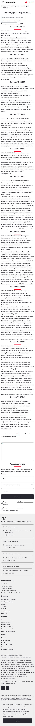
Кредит (3, 604)
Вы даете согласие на (18, 503)
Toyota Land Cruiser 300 (8, 590)
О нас (3, 634)
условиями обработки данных (12, 711)
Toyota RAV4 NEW (6, 586)
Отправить (17, 497)
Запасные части (6, 622)
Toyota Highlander (7, 588)
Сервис (4, 616)
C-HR (8, 672)
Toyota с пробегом (7, 601)
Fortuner (23, 672)
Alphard (17, 672)
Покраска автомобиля (8, 629)
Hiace (28, 672)
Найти (19, 21)
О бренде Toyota (6, 644)
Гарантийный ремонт (8, 631)
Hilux (12, 672)
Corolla (3, 672)
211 (25, 433)
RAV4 (28, 670)
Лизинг (3, 608)
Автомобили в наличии (8, 599)
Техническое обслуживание (10, 619)
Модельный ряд (7, 580)
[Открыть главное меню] (33, 2)
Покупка (4, 596)
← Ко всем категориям (8, 436)
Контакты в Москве (7, 649)
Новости (4, 637)
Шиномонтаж (5, 624)
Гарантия (4, 613)
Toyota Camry (5, 583)
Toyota (3, 660)
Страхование (5, 611)
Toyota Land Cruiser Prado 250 (10, 593)
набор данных (17, 704)
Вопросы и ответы (7, 647)
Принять (17, 721)
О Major (3, 642)
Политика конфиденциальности (11, 655)
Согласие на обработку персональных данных (16, 657)
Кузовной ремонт (6, 626)
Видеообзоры (5, 640)
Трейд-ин (4, 606)
